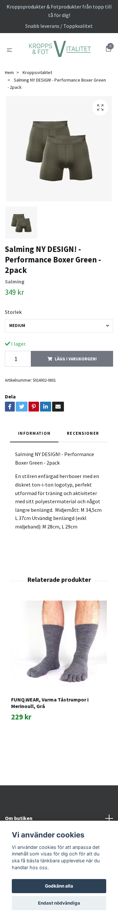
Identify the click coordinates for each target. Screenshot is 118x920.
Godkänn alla (59, 886)
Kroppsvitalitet (37, 105)
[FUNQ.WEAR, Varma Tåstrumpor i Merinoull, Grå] (59, 681)
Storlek (13, 344)
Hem (9, 105)
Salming (15, 314)
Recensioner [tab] (83, 465)
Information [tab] (34, 465)
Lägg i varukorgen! (76, 391)
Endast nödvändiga (59, 903)
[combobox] (59, 358)
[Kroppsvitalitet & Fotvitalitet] (59, 65)
